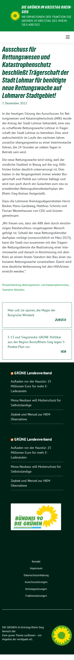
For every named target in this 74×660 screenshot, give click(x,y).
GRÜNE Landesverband (33, 373)
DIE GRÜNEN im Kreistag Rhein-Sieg (47, 9)
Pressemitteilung (11, 285)
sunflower (30, 635)
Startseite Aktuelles (13, 289)
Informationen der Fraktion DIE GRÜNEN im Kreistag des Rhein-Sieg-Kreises (46, 21)
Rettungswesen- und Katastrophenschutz (45, 285)
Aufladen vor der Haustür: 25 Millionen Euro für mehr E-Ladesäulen (31, 386)
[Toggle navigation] (68, 37)
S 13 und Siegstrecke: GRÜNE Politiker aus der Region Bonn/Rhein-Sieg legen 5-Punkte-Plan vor (37, 344)
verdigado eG (24, 639)
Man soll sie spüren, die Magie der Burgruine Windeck (37, 315)
